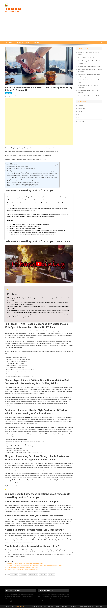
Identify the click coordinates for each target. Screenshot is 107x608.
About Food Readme (37, 606)
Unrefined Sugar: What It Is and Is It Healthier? (90, 66)
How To (11, 42)
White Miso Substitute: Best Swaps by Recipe (89, 96)
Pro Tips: (9, 170)
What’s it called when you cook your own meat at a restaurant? (24, 182)
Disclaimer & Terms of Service (87, 606)
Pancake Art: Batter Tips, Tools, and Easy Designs (88, 53)
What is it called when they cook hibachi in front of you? (22, 185)
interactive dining (33, 574)
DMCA (57, 606)
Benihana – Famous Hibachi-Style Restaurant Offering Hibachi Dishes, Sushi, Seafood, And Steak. (30, 175)
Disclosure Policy (74, 606)
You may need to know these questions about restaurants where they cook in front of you (28, 179)
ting (16, 96)
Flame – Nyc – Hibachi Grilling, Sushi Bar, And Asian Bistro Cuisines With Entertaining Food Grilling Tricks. (32, 173)
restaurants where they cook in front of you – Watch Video (21, 168)
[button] (56, 164)
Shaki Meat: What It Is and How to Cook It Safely (88, 81)
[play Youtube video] (39, 264)
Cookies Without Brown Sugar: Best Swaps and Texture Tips (89, 76)
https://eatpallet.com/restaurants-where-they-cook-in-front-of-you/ (21, 569)
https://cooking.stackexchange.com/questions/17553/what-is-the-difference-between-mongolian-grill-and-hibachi (33, 565)
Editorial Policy (99, 606)
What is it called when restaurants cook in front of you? (22, 180)
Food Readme (13, 8)
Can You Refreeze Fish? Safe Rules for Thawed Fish (88, 86)
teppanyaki (51, 574)
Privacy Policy (64, 606)
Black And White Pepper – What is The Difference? (88, 91)
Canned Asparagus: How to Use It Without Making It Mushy (89, 62)
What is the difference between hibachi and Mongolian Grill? (23, 184)
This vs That (19, 42)
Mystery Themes (20, 606)
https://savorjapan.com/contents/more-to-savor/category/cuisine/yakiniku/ (24, 563)
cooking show (23, 574)
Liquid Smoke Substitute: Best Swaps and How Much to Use (90, 70)
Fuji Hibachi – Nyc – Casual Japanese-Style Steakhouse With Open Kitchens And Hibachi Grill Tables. (31, 172)
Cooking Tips (35, 42)
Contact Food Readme (49, 606)
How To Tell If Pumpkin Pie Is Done (87, 58)
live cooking (43, 574)
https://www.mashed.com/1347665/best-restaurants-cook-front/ (21, 567)
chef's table (14, 574)
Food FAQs (8, 93)
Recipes (27, 42)
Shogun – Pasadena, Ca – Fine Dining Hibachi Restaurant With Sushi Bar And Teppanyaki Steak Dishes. (32, 177)
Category (80, 105)
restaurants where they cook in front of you (17, 166)
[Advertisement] (53, 28)
